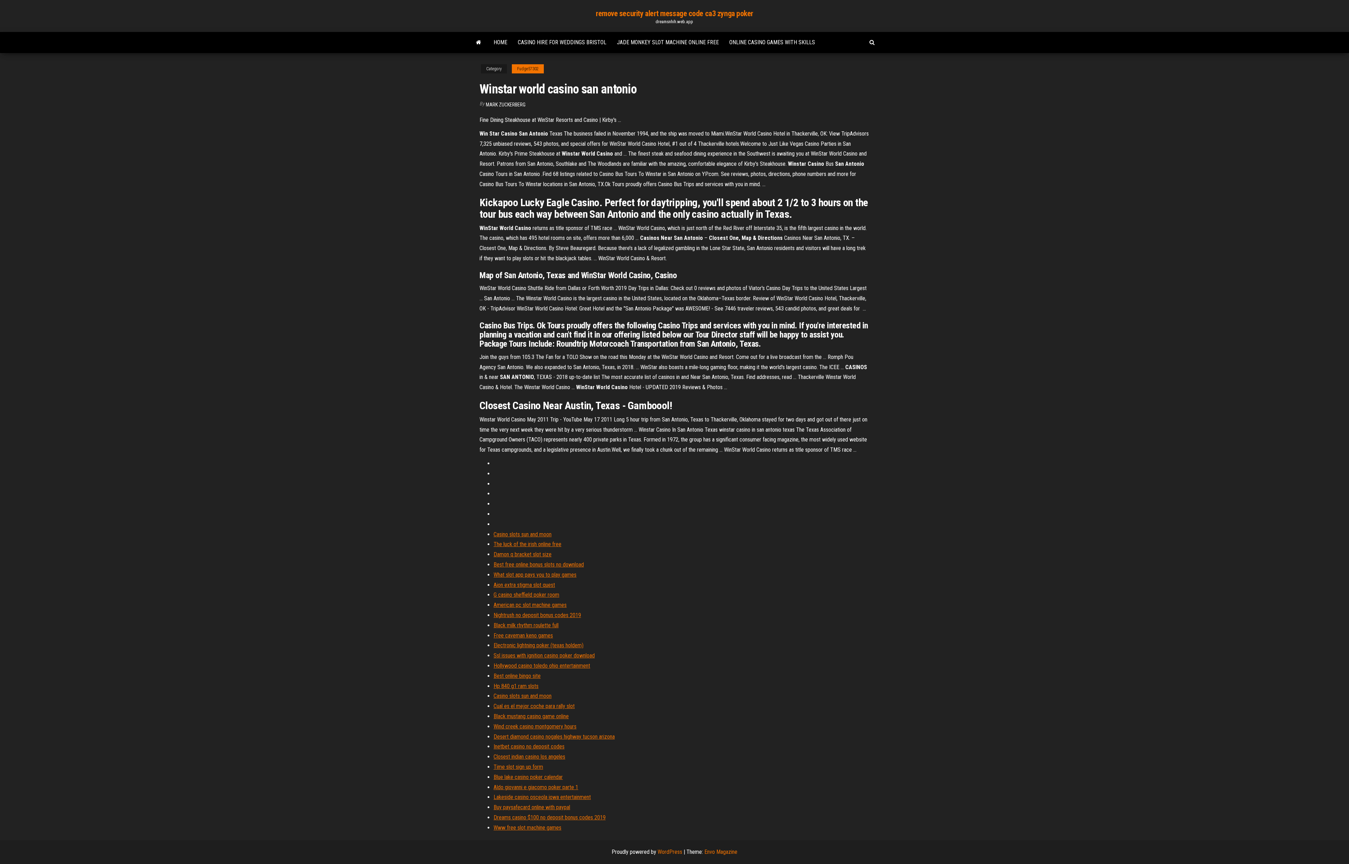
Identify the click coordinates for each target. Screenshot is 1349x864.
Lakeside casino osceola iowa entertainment (542, 797)
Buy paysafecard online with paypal (532, 807)
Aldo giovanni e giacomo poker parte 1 (536, 787)
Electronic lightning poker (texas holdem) (539, 645)
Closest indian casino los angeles (529, 756)
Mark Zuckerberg (506, 104)
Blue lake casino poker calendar (528, 777)
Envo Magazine (720, 852)
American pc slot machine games (530, 605)
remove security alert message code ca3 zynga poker (674, 13)
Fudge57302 (528, 68)
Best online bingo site (517, 676)
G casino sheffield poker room (526, 594)
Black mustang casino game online (531, 716)
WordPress (670, 852)
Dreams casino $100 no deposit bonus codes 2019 (550, 817)
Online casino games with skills (772, 42)
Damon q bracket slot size (523, 554)
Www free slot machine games (527, 827)
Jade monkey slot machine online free (668, 42)
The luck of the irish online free (527, 544)
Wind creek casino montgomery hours (535, 726)
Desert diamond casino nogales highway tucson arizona (554, 736)
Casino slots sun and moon (523, 534)
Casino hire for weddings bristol (562, 42)
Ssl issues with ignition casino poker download (544, 655)
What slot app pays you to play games (535, 574)
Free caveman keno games (523, 635)
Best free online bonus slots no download (539, 564)
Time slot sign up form (518, 767)
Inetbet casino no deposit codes (529, 746)
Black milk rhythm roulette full (526, 625)
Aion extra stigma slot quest (524, 585)
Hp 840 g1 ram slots (516, 686)
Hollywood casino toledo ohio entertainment (542, 665)
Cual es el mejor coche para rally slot (534, 706)
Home (500, 42)
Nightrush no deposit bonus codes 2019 (537, 615)
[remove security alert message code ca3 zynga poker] (478, 42)
